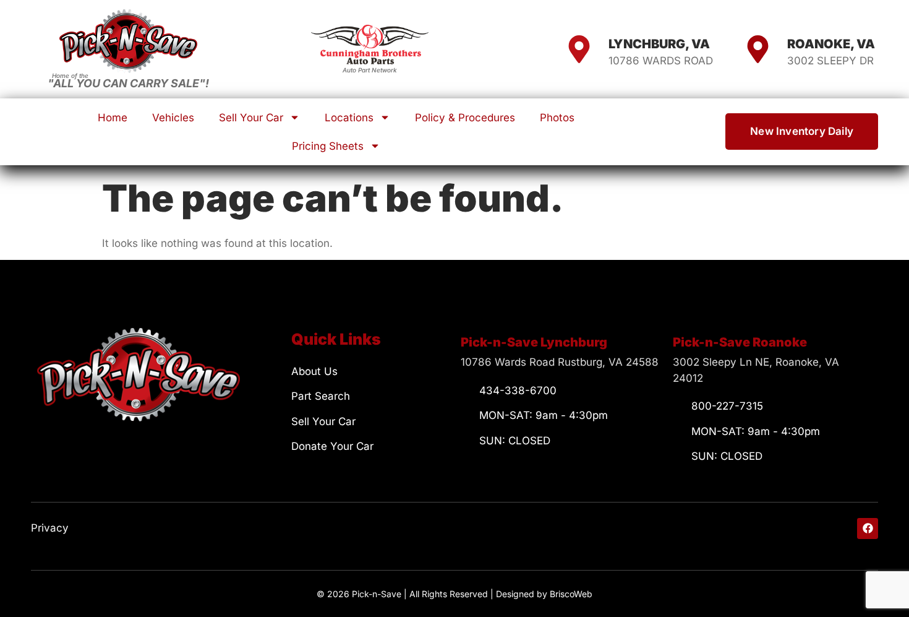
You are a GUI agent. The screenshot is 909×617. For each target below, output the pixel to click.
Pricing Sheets (328, 146)
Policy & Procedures (465, 117)
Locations (349, 117)
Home (112, 117)
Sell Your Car (251, 117)
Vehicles (173, 117)
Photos (557, 117)
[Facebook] (867, 528)
